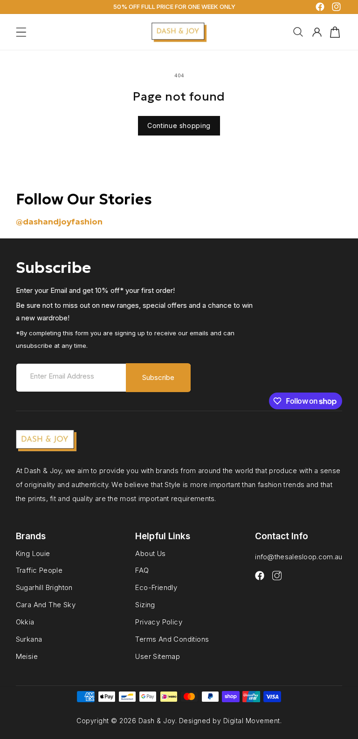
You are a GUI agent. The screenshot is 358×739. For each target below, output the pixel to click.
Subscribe (158, 377)
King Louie (33, 554)
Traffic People (39, 570)
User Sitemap (157, 656)
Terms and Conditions (172, 639)
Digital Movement (251, 721)
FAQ (142, 570)
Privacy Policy (158, 621)
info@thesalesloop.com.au (298, 556)
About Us (150, 554)
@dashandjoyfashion (59, 221)
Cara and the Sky (46, 604)
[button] (21, 32)
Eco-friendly (156, 587)
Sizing (145, 604)
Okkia (25, 621)
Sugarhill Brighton (44, 587)
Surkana (29, 639)
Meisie (27, 656)
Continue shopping (179, 125)
